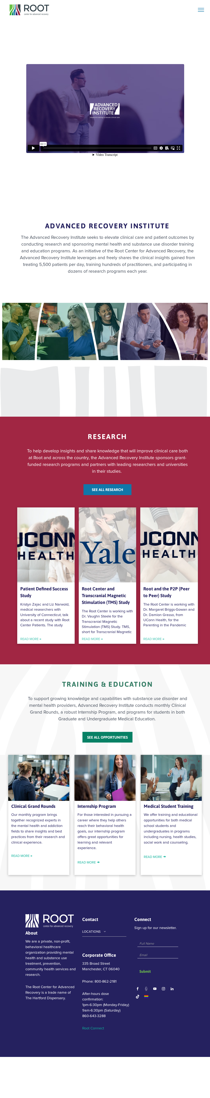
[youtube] (155, 989)
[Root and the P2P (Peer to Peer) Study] (169, 544)
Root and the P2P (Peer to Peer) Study (166, 592)
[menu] (201, 10)
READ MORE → (30, 639)
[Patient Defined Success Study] (46, 544)
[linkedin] (172, 989)
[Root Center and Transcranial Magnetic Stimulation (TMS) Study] (107, 544)
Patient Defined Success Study (44, 592)
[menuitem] (104, 932)
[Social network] (146, 989)
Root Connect (93, 1028)
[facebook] (137, 989)
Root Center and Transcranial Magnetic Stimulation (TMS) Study (106, 595)
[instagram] (163, 989)
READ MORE (87, 862)
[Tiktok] (137, 997)
